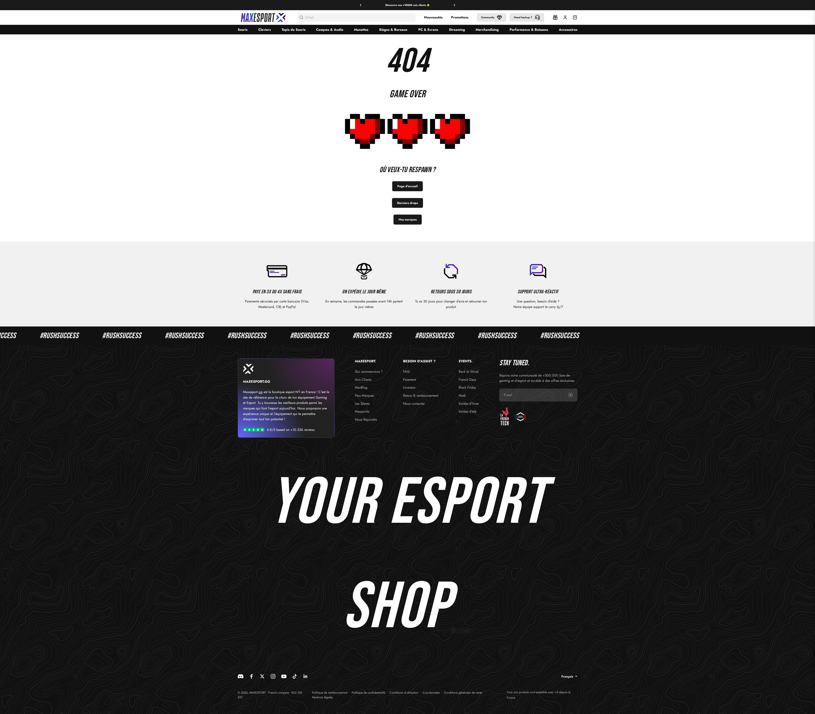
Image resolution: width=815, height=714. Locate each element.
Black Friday (467, 387)
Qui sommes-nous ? (369, 371)
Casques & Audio (329, 29)
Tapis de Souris (293, 29)
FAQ (406, 371)
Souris (242, 29)
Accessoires (568, 29)
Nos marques (408, 219)
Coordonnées (431, 692)
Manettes (361, 29)
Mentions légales (322, 697)
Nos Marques (364, 395)
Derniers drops (407, 203)
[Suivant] (454, 5)
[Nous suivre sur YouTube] (284, 676)
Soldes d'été (467, 411)
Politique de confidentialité (368, 692)
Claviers (264, 29)
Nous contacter (414, 403)
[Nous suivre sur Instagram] (273, 676)
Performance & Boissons (529, 29)
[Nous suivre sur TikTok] (295, 676)
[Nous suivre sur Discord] (240, 676)
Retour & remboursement (420, 395)
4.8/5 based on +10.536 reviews (291, 429)
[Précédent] (360, 5)
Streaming (457, 29)
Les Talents (362, 403)
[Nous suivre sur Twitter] (262, 676)
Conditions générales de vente (463, 692)
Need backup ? (523, 17)
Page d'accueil (407, 186)
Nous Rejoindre (366, 419)
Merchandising (487, 29)
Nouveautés (433, 17)
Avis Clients (363, 379)
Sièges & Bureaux (393, 29)
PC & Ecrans (428, 29)
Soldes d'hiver (469, 403)
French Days (467, 379)
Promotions (459, 17)
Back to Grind (468, 371)
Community (487, 17)
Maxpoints (362, 411)
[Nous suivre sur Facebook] (251, 676)
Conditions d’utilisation (403, 692)
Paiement (409, 379)
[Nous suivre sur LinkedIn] (305, 676)
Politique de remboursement (329, 692)
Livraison (409, 387)
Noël (462, 395)
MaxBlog (361, 387)
